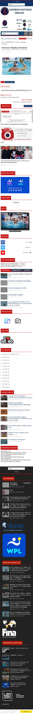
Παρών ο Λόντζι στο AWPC (8, 266)
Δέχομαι (26, 711)
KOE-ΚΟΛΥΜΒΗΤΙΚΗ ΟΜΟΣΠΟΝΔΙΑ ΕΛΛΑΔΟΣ (13, 453)
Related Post (6, 106)
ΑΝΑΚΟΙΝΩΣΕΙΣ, (7, 52)
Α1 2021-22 (5, 378)
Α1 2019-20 (6, 372)
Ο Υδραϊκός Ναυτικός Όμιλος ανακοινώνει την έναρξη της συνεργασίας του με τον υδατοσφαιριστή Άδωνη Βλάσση (20, 514)
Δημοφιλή (16, 270)
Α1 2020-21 (5, 375)
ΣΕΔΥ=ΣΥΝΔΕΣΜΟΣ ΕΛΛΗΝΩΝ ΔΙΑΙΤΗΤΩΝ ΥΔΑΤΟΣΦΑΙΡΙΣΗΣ (13, 454)
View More (28, 106)
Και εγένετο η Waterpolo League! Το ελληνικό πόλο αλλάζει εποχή (18, 684)
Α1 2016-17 (6, 363)
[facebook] (14, 1)
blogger (11, 704)
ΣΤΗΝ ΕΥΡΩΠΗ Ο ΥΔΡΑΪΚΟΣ (15, 295)
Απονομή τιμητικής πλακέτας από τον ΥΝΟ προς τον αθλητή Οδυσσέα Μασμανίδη (15, 161)
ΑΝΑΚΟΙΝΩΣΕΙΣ (16, 38)
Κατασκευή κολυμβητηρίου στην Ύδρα (17, 288)
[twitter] (16, 1)
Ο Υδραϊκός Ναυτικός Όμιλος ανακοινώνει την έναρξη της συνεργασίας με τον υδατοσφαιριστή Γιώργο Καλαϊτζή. (20, 505)
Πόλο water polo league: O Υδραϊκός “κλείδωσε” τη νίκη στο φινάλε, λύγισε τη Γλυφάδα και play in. (20, 595)
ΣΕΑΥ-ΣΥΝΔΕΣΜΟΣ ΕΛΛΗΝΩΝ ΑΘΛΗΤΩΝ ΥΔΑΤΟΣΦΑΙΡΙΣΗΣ (12, 457)
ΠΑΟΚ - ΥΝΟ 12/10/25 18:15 (19, 648)
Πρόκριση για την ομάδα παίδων (10, 263)
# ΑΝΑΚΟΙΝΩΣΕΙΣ (10, 82)
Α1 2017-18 (6, 366)
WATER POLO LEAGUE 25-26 (10, 354)
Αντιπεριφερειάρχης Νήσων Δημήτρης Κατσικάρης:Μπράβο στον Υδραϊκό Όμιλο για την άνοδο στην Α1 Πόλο (20, 418)
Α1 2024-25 (5, 387)
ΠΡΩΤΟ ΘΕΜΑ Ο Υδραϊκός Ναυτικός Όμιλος (19, 410)
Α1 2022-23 (5, 381)
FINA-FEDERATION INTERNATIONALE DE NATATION (15, 460)
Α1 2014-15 (5, 357)
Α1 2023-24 (5, 384)
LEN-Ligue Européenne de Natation (10, 461)
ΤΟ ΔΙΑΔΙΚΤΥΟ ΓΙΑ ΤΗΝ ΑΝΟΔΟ (16, 439)
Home (3, 42)
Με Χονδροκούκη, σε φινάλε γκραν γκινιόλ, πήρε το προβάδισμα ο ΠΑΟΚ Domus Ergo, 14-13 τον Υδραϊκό (20, 577)
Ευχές (2, 142)
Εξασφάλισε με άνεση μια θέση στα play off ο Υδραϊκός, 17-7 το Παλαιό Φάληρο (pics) (20, 586)
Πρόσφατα (6, 270)
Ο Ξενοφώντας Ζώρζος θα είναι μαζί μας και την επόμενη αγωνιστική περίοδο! (19, 664)
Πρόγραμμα (16, 202)
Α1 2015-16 (5, 360)
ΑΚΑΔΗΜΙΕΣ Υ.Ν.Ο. (6, 451)
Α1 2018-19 (6, 369)
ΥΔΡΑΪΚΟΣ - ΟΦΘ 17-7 (17, 655)
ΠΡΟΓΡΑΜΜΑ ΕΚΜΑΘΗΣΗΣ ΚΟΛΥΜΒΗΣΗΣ (14, 124)
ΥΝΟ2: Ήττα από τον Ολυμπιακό (9, 265)
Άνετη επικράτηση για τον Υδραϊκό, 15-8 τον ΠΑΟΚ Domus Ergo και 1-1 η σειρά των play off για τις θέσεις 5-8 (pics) (20, 303)
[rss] (19, 1)
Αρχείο (27, 270)
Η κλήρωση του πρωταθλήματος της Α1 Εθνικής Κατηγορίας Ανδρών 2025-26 (19, 677)
